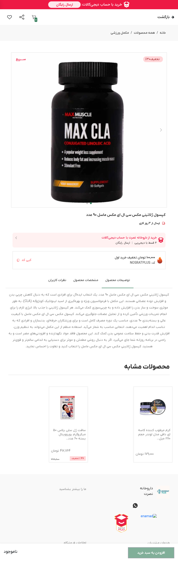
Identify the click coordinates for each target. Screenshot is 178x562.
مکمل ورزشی (120, 33)
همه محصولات (144, 33)
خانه (163, 33)
